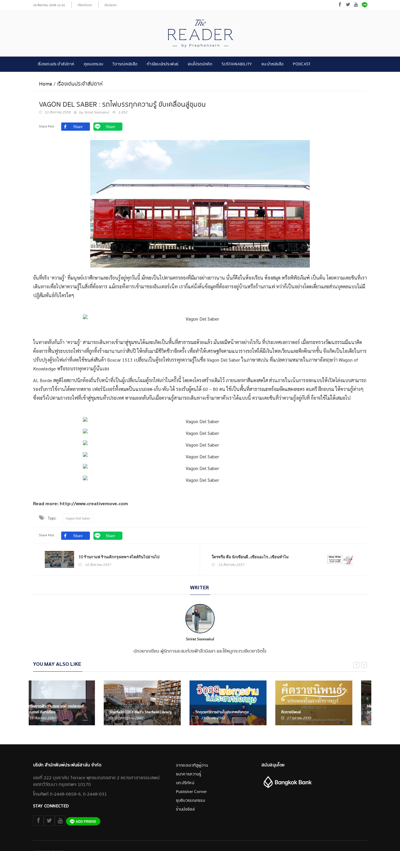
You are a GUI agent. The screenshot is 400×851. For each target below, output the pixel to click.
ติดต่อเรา (111, 5)
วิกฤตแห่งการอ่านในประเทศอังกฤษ (151, 712)
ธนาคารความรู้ (188, 774)
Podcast (301, 64)
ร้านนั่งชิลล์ (185, 809)
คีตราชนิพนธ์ (220, 712)
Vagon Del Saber (78, 518)
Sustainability (237, 64)
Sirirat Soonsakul (96, 112)
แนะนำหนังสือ (272, 64)
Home (45, 84)
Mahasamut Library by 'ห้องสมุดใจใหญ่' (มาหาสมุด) (327, 709)
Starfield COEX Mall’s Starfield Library (70, 712)
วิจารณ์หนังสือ (124, 64)
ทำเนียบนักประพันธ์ (162, 64)
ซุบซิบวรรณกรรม (190, 801)
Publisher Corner (191, 792)
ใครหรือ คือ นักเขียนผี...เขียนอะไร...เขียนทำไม (250, 556)
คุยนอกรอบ (93, 64)
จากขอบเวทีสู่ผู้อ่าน (192, 765)
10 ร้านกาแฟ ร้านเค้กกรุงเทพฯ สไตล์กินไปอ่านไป (118, 556)
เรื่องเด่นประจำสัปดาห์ (56, 64)
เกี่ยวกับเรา (85, 5)
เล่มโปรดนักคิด (200, 64)
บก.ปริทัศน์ (185, 783)
